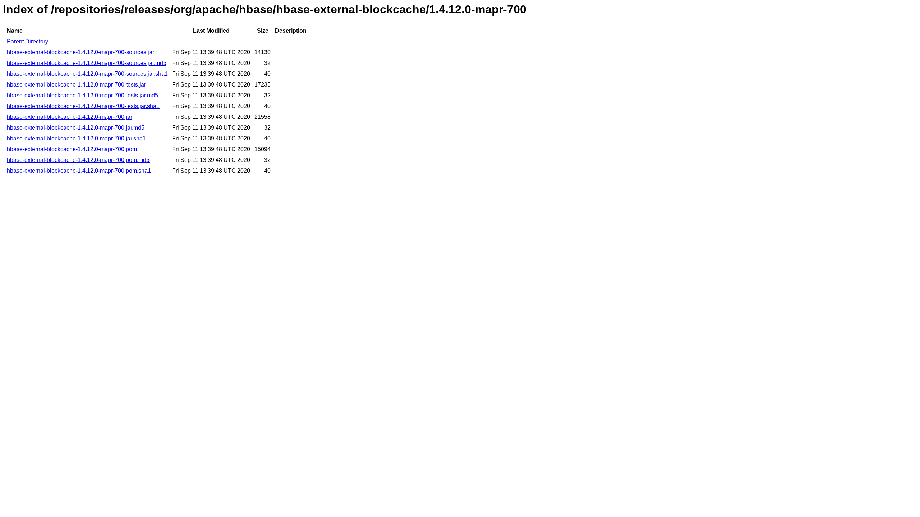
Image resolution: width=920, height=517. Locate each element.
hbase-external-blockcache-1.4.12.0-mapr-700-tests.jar (76, 84)
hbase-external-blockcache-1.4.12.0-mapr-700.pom (72, 149)
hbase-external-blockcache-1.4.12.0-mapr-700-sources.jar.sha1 (87, 74)
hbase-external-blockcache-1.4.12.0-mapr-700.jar (69, 117)
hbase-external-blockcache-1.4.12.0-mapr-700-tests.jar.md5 (82, 95)
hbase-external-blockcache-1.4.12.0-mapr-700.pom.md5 (78, 160)
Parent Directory (27, 41)
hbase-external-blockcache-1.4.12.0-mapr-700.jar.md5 (75, 128)
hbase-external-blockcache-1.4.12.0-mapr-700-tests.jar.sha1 (83, 106)
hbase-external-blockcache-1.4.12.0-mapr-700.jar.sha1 (76, 138)
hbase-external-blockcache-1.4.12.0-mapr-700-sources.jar (80, 52)
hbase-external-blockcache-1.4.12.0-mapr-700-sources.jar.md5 (86, 63)
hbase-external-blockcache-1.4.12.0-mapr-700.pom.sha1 (79, 171)
